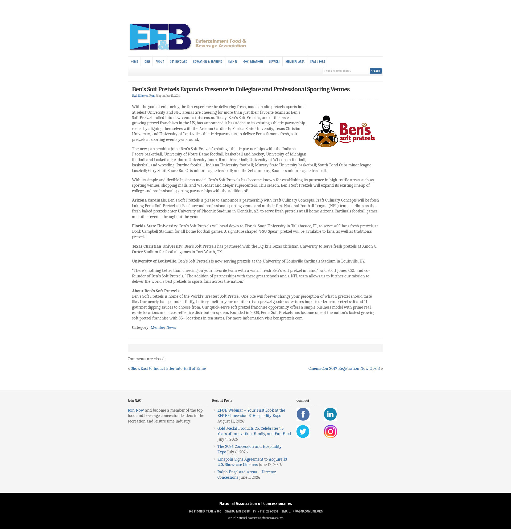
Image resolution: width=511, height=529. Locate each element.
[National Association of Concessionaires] (191, 50)
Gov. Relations (253, 61)
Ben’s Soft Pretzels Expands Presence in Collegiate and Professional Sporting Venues (241, 89)
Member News (163, 327)
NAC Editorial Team (143, 95)
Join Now (136, 410)
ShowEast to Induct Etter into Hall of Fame (168, 368)
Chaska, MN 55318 (237, 511)
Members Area (295, 61)
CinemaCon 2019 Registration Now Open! (344, 368)
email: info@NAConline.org (302, 511)
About (160, 61)
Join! (147, 61)
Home (134, 61)
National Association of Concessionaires (255, 503)
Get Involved (178, 61)
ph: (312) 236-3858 (265, 511)
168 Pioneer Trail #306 (204, 511)
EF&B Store (317, 61)
